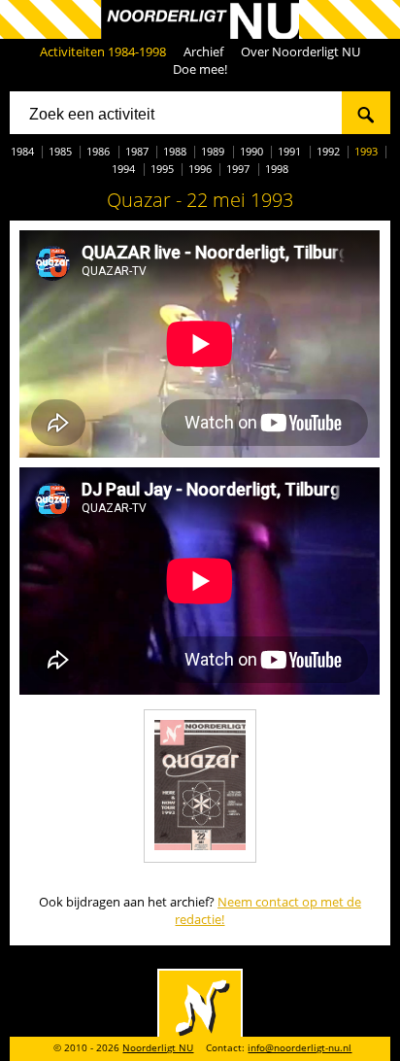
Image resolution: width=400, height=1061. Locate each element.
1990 (251, 151)
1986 (98, 151)
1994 (123, 168)
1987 (137, 151)
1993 (366, 151)
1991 (289, 151)
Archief (203, 51)
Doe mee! (200, 69)
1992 (328, 151)
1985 (60, 151)
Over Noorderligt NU (300, 51)
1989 (212, 151)
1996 (200, 168)
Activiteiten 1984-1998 (103, 51)
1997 (238, 168)
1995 (162, 168)
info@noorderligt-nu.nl (299, 1048)
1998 (276, 168)
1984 (22, 151)
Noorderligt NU (157, 1048)
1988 (174, 151)
